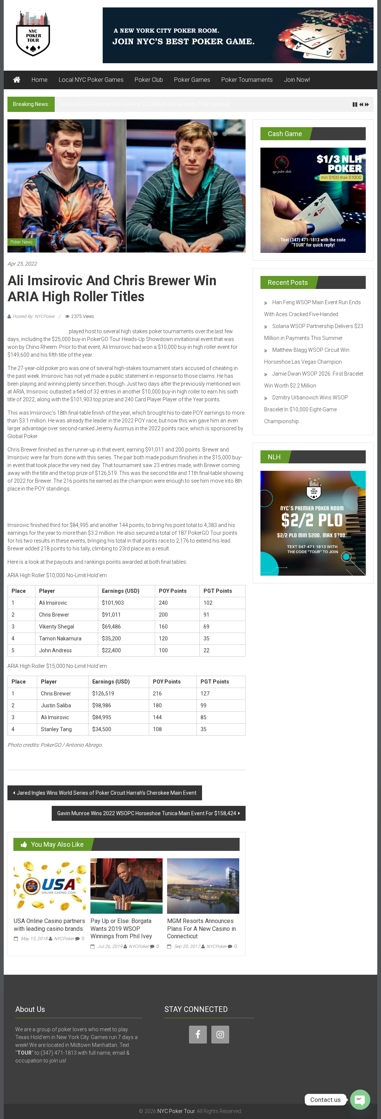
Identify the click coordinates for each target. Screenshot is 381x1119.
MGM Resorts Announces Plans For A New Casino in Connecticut (201, 928)
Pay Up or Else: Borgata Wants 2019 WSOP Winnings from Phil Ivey (121, 928)
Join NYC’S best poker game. (93, 507)
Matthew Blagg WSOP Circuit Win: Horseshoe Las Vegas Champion (138, 104)
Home (40, 79)
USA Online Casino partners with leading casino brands (49, 924)
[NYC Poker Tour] (16, 80)
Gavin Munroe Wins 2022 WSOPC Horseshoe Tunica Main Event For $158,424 (146, 813)
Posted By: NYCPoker (34, 316)
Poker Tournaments (247, 79)
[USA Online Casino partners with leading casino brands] (50, 885)
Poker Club (149, 79)
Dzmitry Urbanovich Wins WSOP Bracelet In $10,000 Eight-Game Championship (306, 409)
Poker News (21, 242)
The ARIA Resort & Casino (37, 331)
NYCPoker (64, 938)
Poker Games (192, 79)
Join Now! (297, 79)
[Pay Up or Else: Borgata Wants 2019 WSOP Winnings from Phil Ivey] (126, 885)
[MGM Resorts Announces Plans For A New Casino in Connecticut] (203, 885)
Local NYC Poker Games (91, 79)
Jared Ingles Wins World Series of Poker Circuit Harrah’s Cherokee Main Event (106, 793)
